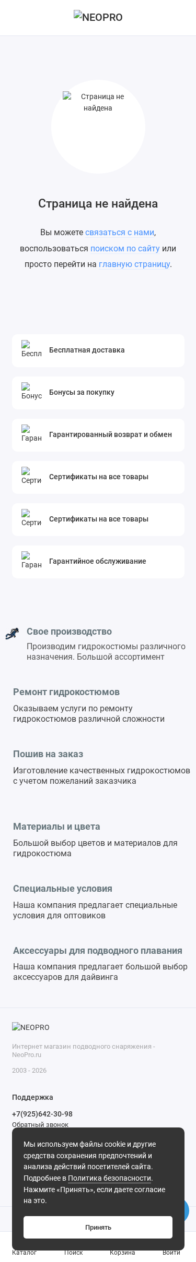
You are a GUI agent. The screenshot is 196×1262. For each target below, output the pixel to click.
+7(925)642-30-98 (42, 1114)
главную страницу (134, 264)
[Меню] (18, 17)
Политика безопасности (109, 1178)
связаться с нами (119, 232)
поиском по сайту (125, 248)
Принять (98, 1227)
